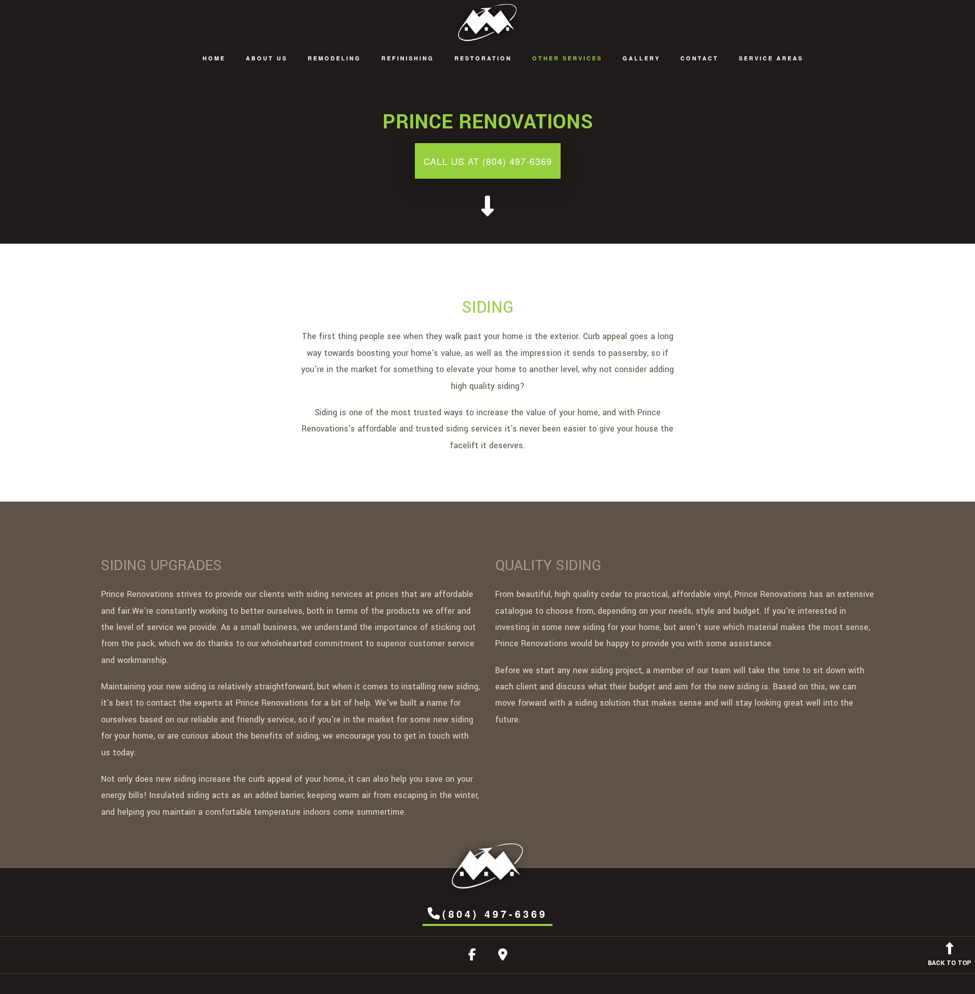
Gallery (641, 58)
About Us (266, 58)
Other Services (567, 58)
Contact (699, 58)
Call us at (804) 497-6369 (488, 161)
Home (214, 58)
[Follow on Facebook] (472, 956)
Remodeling (334, 58)
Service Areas (771, 58)
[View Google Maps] (502, 956)
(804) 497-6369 (494, 913)
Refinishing (407, 58)
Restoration (483, 58)
